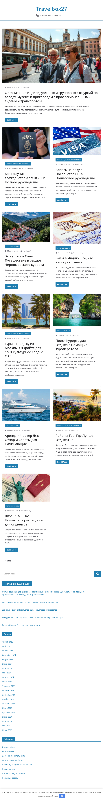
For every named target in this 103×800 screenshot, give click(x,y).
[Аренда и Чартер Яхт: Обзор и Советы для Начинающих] (26, 405)
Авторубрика (8, 751)
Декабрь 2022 (8, 712)
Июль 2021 (7, 717)
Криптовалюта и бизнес (13, 760)
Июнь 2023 (7, 708)
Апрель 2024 (8, 677)
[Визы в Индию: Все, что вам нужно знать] (77, 228)
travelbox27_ (27, 87)
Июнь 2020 (7, 721)
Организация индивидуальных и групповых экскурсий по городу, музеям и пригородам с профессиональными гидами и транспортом (51, 96)
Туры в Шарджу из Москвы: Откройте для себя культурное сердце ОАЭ (24, 349)
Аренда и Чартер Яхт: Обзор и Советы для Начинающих (22, 439)
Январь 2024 (8, 690)
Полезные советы (12, 246)
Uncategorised (8, 747)
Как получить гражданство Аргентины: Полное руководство (25, 177)
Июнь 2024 (7, 668)
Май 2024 (6, 672)
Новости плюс (8, 769)
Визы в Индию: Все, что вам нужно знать (74, 260)
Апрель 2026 (8, 650)
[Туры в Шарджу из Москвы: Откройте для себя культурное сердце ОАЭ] (26, 311)
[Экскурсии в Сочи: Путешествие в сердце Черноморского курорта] (26, 227)
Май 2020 (6, 725)
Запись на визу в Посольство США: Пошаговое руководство (75, 173)
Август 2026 (7, 642)
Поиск (97, 573)
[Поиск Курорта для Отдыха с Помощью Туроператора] (77, 310)
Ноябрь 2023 (8, 699)
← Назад (6, 560)
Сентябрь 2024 (9, 655)
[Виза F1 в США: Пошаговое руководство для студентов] (26, 488)
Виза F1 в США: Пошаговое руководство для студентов (24, 520)
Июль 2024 (7, 664)
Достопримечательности (13, 756)
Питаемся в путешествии (13, 773)
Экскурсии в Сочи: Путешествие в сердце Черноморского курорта (24, 260)
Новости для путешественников (18, 164)
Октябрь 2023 (8, 703)
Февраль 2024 (8, 686)
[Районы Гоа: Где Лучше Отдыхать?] (77, 405)
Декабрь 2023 (8, 695)
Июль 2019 (7, 730)
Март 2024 (7, 681)
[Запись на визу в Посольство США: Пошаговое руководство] (77, 141)
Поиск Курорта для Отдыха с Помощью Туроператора (71, 344)
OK (62, 796)
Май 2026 (6, 646)
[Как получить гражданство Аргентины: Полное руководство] (26, 143)
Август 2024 (7, 659)
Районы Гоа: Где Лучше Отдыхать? (74, 437)
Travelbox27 (51, 8)
